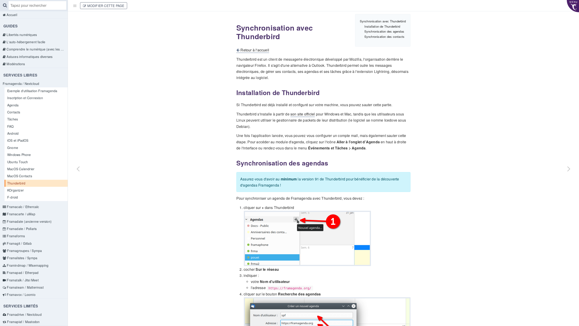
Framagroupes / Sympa (24, 250)
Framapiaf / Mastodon (23, 321)
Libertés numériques (21, 34)
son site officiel (302, 114)
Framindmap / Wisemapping (27, 265)
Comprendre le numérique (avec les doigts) (37, 49)
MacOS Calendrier (20, 169)
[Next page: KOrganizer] (569, 168)
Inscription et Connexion (25, 98)
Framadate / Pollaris (21, 228)
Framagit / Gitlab (19, 243)
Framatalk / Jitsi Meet (22, 280)
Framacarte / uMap (20, 214)
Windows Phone (19, 154)
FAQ (10, 126)
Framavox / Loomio (21, 294)
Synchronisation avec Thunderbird (383, 21)
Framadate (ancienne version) (29, 221)
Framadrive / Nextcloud (24, 314)
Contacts (13, 112)
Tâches (12, 119)
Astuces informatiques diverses (29, 56)
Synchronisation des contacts (384, 36)
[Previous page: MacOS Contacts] (78, 168)
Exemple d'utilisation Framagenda (32, 91)
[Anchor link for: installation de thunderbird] (233, 92)
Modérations (15, 64)
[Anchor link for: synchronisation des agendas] (233, 163)
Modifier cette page (105, 5)
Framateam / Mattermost (25, 287)
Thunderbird (16, 183)
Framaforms (15, 236)
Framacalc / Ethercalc (22, 206)
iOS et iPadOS (17, 140)
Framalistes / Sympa (21, 258)
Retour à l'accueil (254, 50)
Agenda (13, 105)
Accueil (11, 14)
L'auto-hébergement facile (25, 42)
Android (13, 133)
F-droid (12, 197)
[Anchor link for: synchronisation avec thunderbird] (233, 27)
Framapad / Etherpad (22, 272)
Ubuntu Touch (17, 162)
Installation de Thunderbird (382, 26)
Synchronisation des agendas (384, 31)
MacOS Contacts (19, 176)
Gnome (12, 147)
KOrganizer (15, 190)
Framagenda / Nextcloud (21, 83)
